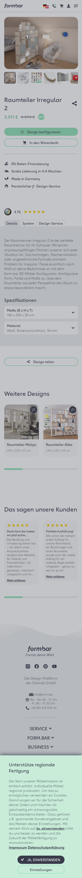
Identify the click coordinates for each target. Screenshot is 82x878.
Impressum (18, 847)
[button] (41, 860)
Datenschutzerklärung (46, 847)
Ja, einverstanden (50, 828)
